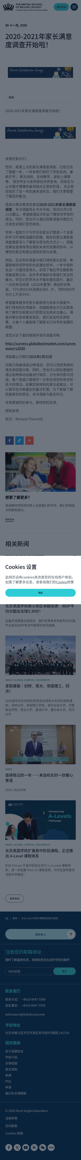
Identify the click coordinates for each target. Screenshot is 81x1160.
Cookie (61, 581)
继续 (40, 592)
